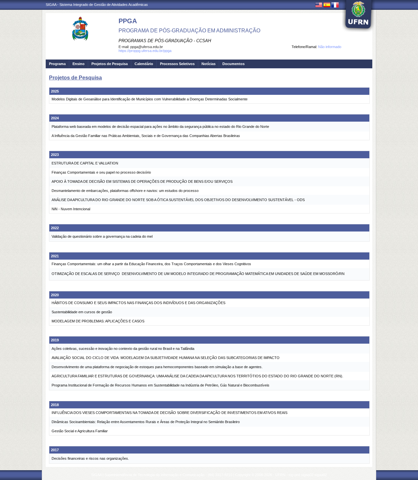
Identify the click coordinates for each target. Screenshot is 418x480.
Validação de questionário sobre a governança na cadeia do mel (102, 236)
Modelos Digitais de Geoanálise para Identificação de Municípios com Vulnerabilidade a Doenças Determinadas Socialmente (150, 99)
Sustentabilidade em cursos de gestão (82, 312)
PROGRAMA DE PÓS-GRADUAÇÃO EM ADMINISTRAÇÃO (189, 30)
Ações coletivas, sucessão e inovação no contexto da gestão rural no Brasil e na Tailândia (123, 349)
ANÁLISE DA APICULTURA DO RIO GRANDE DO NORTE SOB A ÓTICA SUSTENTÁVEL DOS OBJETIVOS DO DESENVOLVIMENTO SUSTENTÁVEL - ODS (178, 200)
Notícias (208, 64)
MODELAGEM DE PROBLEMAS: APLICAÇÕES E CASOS (98, 321)
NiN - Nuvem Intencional (71, 209)
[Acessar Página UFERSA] (358, 16)
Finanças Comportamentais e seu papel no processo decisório (101, 172)
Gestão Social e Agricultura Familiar (80, 431)
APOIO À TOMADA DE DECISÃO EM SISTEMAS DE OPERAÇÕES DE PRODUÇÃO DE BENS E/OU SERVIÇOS (142, 181)
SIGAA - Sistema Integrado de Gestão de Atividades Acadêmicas (97, 5)
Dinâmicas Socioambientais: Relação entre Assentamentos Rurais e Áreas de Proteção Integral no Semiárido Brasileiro (146, 422)
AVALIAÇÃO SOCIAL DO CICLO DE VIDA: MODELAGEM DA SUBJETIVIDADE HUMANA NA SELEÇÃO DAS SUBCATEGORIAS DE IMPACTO (166, 358)
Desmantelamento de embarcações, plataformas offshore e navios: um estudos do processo (125, 191)
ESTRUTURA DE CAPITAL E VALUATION (85, 163)
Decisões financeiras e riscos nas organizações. (90, 458)
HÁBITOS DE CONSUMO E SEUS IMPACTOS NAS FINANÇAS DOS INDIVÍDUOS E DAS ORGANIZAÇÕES (138, 303)
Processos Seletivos (177, 64)
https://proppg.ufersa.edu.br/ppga (145, 51)
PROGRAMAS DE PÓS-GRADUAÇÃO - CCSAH (165, 40)
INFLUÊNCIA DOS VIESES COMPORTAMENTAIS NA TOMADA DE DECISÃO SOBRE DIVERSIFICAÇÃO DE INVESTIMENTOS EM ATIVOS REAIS (169, 413)
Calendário (144, 64)
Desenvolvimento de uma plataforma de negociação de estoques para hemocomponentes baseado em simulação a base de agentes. (157, 367)
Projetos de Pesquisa (109, 64)
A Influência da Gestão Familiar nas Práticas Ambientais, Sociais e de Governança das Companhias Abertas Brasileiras (146, 136)
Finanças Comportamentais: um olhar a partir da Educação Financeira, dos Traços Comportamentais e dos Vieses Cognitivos (151, 264)
